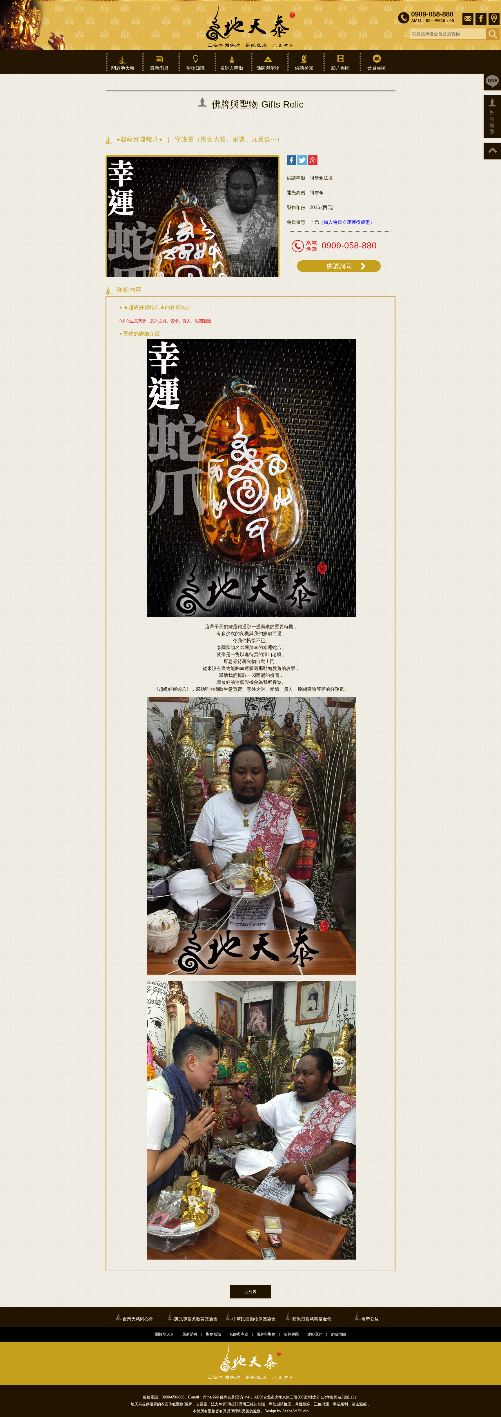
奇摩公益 (370, 1318)
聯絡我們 (314, 1334)
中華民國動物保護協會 (254, 1318)
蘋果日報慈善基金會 (311, 1318)
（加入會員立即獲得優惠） (347, 222)
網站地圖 (338, 1334)
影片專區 (340, 68)
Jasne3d (289, 1411)
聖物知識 (195, 68)
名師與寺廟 (231, 68)
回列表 (250, 1291)
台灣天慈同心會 (138, 1318)
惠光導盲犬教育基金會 (196, 1318)
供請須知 (304, 68)
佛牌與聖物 (267, 68)
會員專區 (376, 68)
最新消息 (159, 68)
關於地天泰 (123, 68)
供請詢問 (339, 266)
